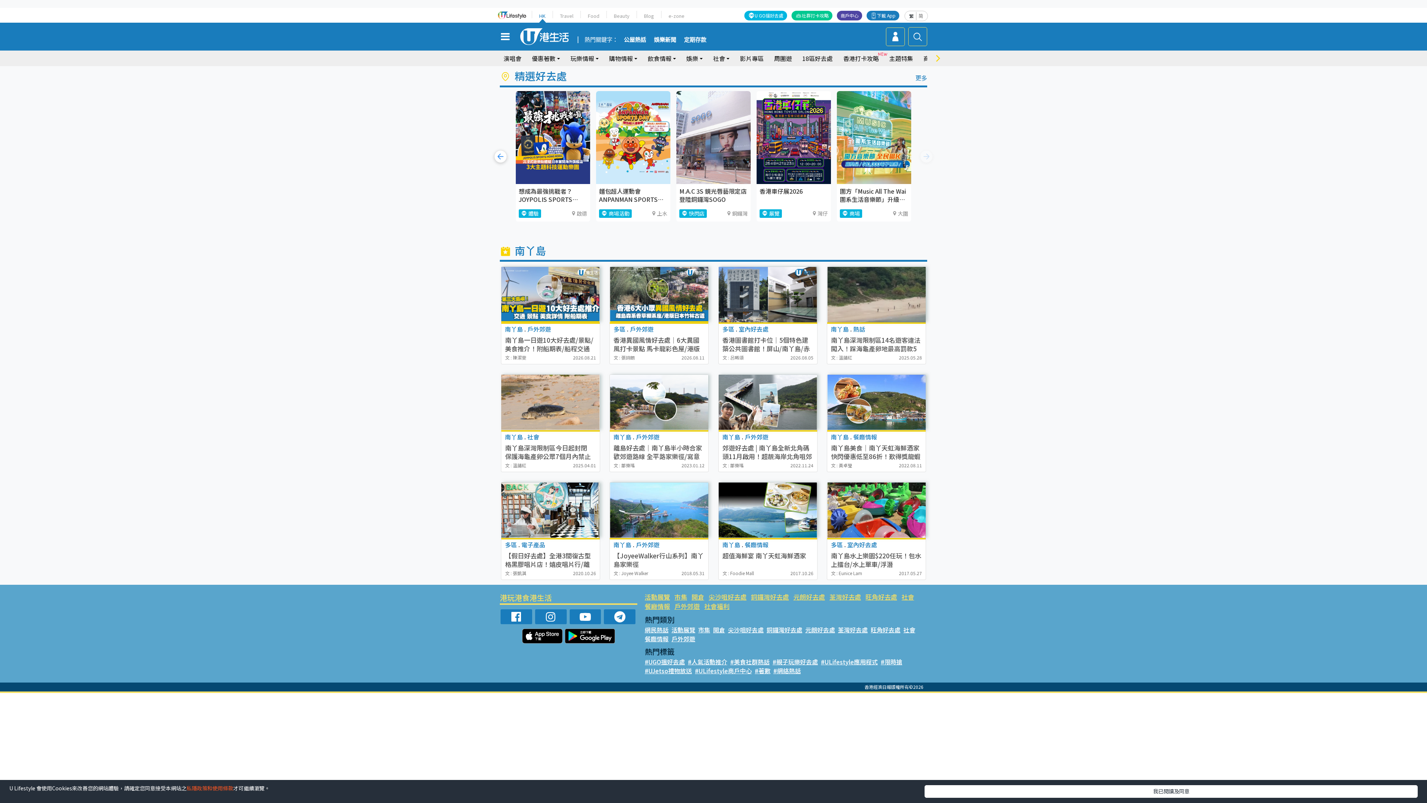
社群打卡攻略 (815, 15)
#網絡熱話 (787, 670)
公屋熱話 (635, 40)
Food (593, 15)
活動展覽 (657, 597)
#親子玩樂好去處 (795, 661)
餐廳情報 (657, 606)
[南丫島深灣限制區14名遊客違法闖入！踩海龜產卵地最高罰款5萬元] (876, 294)
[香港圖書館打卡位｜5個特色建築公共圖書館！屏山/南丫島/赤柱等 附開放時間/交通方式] (768, 294)
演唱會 (512, 58)
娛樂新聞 (665, 40)
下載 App (886, 15)
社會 (908, 597)
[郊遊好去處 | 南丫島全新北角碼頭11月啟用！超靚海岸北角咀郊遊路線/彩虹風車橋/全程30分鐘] (768, 402)
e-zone (677, 15)
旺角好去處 (881, 597)
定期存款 (695, 40)
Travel (566, 15)
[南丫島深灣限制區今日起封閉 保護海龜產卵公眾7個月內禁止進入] (550, 402)
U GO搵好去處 (769, 15)
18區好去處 (817, 58)
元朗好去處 (809, 597)
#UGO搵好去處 (665, 661)
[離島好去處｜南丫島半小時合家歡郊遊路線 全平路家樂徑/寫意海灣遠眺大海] (659, 402)
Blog (649, 15)
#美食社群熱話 (750, 661)
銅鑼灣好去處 (770, 597)
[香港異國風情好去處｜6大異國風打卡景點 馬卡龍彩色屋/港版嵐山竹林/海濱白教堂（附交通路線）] (659, 294)
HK (542, 15)
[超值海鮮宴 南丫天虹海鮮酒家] (768, 510)
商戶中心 (849, 15)
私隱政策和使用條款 (210, 788)
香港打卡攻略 (861, 58)
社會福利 (716, 606)
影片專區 (752, 58)
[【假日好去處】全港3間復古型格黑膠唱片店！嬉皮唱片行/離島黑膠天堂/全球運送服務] (550, 510)
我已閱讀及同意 (1171, 791)
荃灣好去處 (845, 597)
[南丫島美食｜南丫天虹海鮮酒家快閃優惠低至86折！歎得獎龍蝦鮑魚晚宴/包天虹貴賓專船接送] (876, 402)
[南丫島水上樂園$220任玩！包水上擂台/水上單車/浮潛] (876, 510)
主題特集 (901, 58)
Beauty (622, 15)
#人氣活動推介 (707, 661)
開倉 (698, 597)
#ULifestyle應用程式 (849, 661)
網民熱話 (657, 629)
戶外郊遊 (687, 606)
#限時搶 (891, 661)
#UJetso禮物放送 (668, 670)
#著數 (762, 670)
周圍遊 (783, 58)
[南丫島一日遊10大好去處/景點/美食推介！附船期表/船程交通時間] (550, 294)
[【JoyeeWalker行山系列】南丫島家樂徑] (659, 510)
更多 (921, 77)
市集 (680, 597)
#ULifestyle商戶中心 (723, 670)
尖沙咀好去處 (728, 597)
